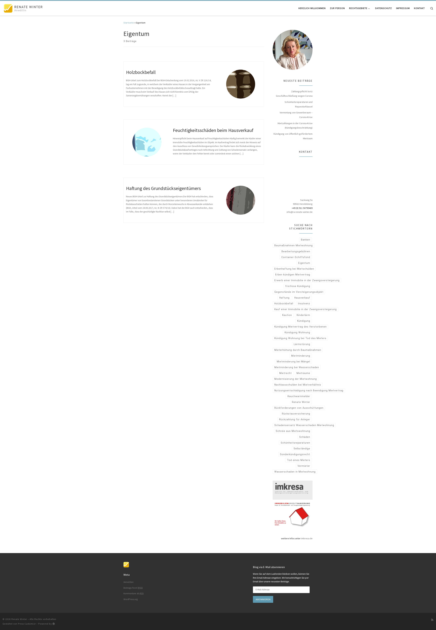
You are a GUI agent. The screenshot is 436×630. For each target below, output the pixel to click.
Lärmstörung (302, 344)
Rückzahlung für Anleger (294, 419)
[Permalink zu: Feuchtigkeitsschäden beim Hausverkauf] (147, 142)
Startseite (128, 22)
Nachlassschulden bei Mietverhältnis (297, 384)
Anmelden (128, 582)
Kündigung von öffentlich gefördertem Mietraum (293, 136)
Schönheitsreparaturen (295, 442)
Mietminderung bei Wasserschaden (296, 367)
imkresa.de (307, 538)
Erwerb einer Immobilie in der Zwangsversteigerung (307, 280)
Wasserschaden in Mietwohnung (295, 471)
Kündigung (303, 321)
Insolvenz (304, 303)
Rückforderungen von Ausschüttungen (298, 407)
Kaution (287, 315)
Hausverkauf (302, 297)
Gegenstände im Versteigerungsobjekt (298, 292)
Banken (305, 239)
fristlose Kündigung (297, 286)
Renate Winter (301, 402)
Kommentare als (133, 593)
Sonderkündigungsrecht (295, 454)
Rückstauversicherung (296, 413)
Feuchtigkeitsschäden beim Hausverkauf (213, 130)
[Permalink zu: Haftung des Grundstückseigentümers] (241, 200)
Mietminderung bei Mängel (293, 361)
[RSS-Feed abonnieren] (432, 619)
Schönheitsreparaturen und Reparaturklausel (299, 104)
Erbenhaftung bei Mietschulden (294, 268)
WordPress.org (130, 599)
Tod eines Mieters (298, 460)
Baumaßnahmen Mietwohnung (293, 245)
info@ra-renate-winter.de (300, 211)
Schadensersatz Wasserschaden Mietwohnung (304, 425)
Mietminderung (300, 355)
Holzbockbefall (141, 72)
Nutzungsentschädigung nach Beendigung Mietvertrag (308, 390)
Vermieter (304, 466)
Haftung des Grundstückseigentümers (163, 188)
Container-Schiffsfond (295, 257)
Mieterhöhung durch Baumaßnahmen (297, 350)
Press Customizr (27, 623)
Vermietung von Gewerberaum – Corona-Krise (296, 115)
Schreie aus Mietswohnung (293, 431)
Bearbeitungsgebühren (296, 251)
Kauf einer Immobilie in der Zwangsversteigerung (305, 309)
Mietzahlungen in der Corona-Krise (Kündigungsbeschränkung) (295, 125)
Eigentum (304, 263)
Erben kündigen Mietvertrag (292, 274)
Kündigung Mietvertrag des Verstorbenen (300, 326)
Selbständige (302, 448)
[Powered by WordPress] (53, 624)
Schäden (304, 437)
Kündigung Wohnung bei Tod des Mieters (300, 338)
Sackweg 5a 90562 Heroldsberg (303, 202)
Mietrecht (285, 373)
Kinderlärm (303, 315)
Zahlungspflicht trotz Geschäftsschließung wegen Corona (294, 94)
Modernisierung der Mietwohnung (295, 379)
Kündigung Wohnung (297, 332)
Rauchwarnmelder (298, 396)
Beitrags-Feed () (133, 587)
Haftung (284, 297)
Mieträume (303, 373)
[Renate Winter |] (24, 7)
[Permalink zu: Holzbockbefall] (241, 84)
